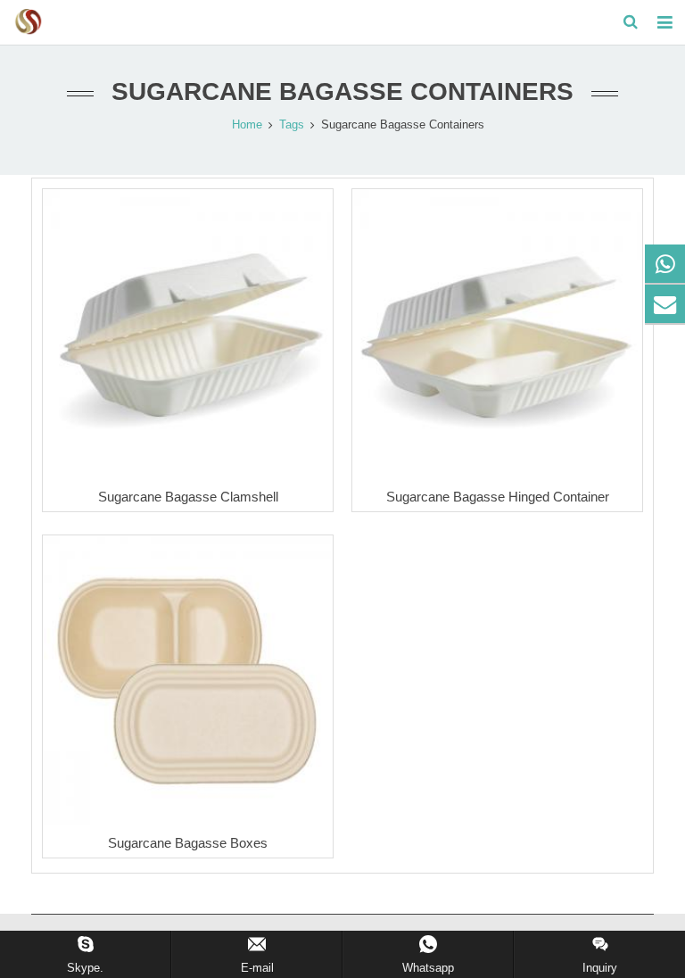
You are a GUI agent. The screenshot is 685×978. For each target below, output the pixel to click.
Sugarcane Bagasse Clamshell (188, 496)
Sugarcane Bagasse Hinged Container (497, 496)
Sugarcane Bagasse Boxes (188, 842)
